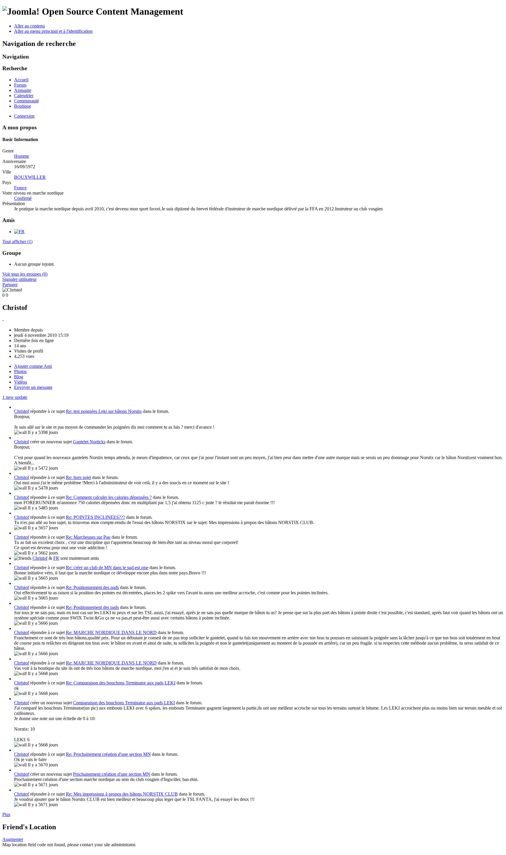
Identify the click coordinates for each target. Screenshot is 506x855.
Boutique (22, 106)
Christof (21, 411)
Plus (6, 814)
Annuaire (22, 90)
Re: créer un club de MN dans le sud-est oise (107, 567)
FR (56, 558)
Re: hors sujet (78, 477)
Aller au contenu (29, 25)
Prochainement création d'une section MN (111, 774)
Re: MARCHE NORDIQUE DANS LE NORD (111, 632)
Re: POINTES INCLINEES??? (95, 517)
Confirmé (23, 198)
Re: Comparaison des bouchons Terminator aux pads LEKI (120, 682)
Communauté (26, 100)
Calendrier (23, 95)
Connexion (24, 116)
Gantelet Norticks (89, 441)
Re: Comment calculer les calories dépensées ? (109, 497)
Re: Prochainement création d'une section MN (108, 754)
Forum (20, 85)
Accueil (21, 79)
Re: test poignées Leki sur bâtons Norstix (104, 411)
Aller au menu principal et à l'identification (53, 31)
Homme (21, 156)
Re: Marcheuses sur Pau (88, 537)
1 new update (14, 397)
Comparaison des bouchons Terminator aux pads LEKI (124, 702)
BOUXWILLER (30, 177)
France (20, 187)
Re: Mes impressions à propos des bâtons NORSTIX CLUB (122, 794)
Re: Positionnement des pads (92, 587)
